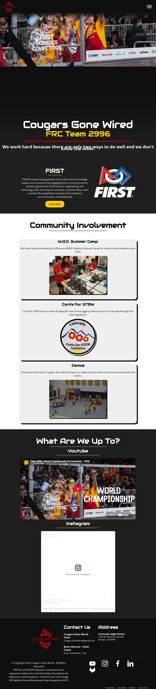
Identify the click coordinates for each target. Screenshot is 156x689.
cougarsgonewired (80, 608)
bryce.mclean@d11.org (75, 653)
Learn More (55, 204)
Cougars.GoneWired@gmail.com (79, 640)
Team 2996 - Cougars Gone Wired (57, 608)
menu (149, 6)
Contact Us (77, 627)
